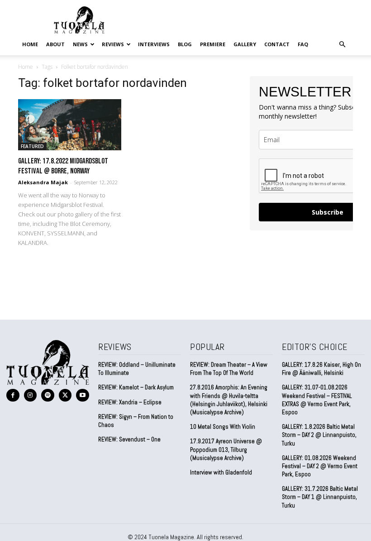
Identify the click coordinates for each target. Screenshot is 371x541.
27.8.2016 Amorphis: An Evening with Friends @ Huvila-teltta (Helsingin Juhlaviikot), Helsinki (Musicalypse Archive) (228, 399)
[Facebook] (12, 395)
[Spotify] (47, 395)
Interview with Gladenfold (221, 472)
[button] (342, 43)
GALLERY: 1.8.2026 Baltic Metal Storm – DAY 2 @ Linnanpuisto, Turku (319, 435)
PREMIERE (212, 44)
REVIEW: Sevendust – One (129, 439)
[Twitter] (65, 395)
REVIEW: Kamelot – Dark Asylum (136, 387)
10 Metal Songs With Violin (222, 427)
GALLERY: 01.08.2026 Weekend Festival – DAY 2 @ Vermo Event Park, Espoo (319, 466)
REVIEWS (113, 44)
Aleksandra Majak (43, 182)
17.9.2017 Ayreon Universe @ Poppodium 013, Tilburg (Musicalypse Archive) (226, 449)
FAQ (303, 44)
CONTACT (277, 44)
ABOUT (55, 44)
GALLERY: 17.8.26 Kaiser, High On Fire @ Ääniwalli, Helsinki (321, 369)
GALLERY (244, 44)
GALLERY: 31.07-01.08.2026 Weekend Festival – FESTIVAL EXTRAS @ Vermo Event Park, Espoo (317, 399)
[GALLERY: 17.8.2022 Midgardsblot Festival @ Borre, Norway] (69, 124)
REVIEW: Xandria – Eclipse (130, 402)
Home (30, 44)
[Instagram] (30, 395)
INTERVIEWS (154, 44)
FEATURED (32, 146)
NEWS (80, 44)
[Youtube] (82, 395)
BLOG (185, 44)
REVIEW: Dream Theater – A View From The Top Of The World (228, 369)
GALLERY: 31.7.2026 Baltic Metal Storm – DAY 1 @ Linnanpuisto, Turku (320, 497)
